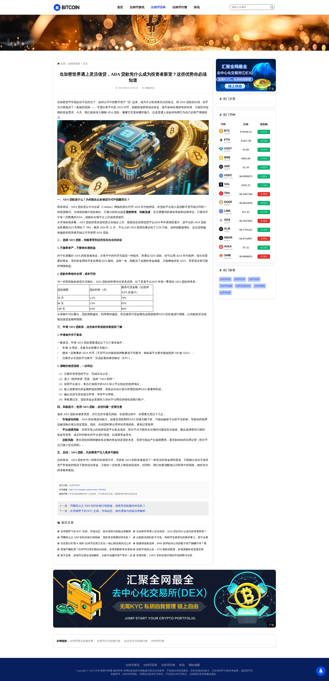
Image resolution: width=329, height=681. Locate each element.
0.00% (264, 176)
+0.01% (264, 149)
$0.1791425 (245, 229)
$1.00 (246, 149)
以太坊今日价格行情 (135, 641)
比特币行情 (180, 7)
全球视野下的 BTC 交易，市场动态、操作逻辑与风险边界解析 (107, 510)
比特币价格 (225, 279)
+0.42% (264, 247)
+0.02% (264, 203)
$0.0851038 (245, 203)
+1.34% (264, 185)
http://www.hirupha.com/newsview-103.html (87, 489)
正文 (85, 63)
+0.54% (264, 141)
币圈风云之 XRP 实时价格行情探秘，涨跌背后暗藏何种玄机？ (107, 505)
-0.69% (263, 238)
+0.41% (264, 158)
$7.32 (246, 247)
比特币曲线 (259, 286)
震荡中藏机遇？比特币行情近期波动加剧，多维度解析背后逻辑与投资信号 (94, 550)
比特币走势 (254, 279)
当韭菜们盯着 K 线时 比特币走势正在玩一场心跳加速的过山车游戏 (94, 544)
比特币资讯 (137, 7)
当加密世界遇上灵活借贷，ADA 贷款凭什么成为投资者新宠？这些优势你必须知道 (170, 532)
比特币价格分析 (243, 286)
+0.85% (264, 167)
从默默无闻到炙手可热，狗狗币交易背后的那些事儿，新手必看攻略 (170, 538)
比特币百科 (158, 7)
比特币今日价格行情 (108, 641)
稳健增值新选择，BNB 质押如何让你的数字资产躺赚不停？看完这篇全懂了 (169, 544)
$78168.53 (246, 131)
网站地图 (194, 665)
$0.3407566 (245, 194)
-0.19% (263, 221)
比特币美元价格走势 (81, 641)
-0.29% (263, 194)
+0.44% (264, 230)
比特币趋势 (225, 292)
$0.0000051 (245, 256)
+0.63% (264, 132)
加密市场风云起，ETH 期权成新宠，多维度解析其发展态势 (170, 549)
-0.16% (263, 256)
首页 (120, 7)
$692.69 (245, 158)
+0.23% (264, 212)
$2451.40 (246, 140)
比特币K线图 (226, 286)
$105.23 (245, 185)
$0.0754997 (245, 238)
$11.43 (245, 212)
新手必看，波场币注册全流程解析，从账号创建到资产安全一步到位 (94, 556)
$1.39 (246, 167)
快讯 (197, 7)
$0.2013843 (245, 220)
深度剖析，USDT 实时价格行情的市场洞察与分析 (164, 555)
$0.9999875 (245, 176)
